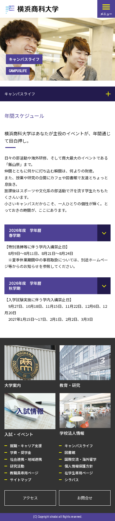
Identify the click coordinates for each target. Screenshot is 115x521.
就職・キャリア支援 (26, 445)
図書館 (70, 452)
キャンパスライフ (79, 445)
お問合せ (85, 498)
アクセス (30, 498)
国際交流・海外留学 (80, 459)
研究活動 (17, 465)
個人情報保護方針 (79, 465)
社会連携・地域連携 (26, 459)
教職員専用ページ (24, 472)
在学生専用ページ (79, 472)
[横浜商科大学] (32, 10)
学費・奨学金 (20, 452)
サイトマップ (20, 479)
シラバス (72, 479)
